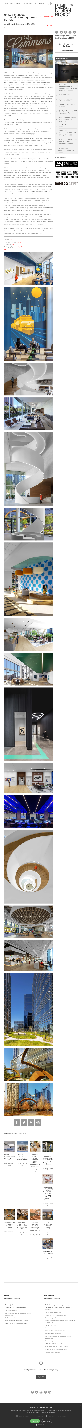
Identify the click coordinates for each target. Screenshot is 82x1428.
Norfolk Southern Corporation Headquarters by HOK (20, 17)
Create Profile (67, 50)
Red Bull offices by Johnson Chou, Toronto (48, 1226)
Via (5, 249)
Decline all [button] (46, 1421)
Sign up (41, 1377)
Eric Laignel (18, 247)
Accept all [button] (35, 1421)
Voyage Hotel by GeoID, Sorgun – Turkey (9, 1225)
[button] (17, 1416)
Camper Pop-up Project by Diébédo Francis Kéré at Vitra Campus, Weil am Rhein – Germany (48, 1193)
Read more (52, 1412)
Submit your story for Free (67, 45)
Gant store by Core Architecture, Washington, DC (22, 1226)
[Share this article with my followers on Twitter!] (24, 1122)
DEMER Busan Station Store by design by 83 (9, 1157)
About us (19, 3)
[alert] (41, 1415)
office (24, 1133)
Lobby (19, 1133)
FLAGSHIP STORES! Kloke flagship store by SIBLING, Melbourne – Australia (35, 1160)
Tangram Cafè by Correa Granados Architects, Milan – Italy (35, 1226)
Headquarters (12, 1133)
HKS (19, 242)
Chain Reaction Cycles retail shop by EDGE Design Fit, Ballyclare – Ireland (48, 1159)
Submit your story (30, 3)
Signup (12, 3)
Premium (41, 3)
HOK (11, 240)
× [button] (80, 1405)
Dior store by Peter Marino (48, 1252)
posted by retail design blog (14, 24)
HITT (13, 244)
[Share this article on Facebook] (17, 1122)
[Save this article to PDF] (38, 1122)
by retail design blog (9, 1164)
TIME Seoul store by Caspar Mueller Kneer (22, 1157)
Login (6, 3)
